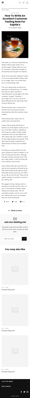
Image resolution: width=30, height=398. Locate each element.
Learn (6, 8)
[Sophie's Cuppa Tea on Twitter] (24, 392)
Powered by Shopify (15, 396)
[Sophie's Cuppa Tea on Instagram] (27, 392)
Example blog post (8, 289)
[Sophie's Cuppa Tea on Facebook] (21, 392)
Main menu (6, 386)
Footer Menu (7, 381)
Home (3, 8)
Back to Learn (16, 210)
